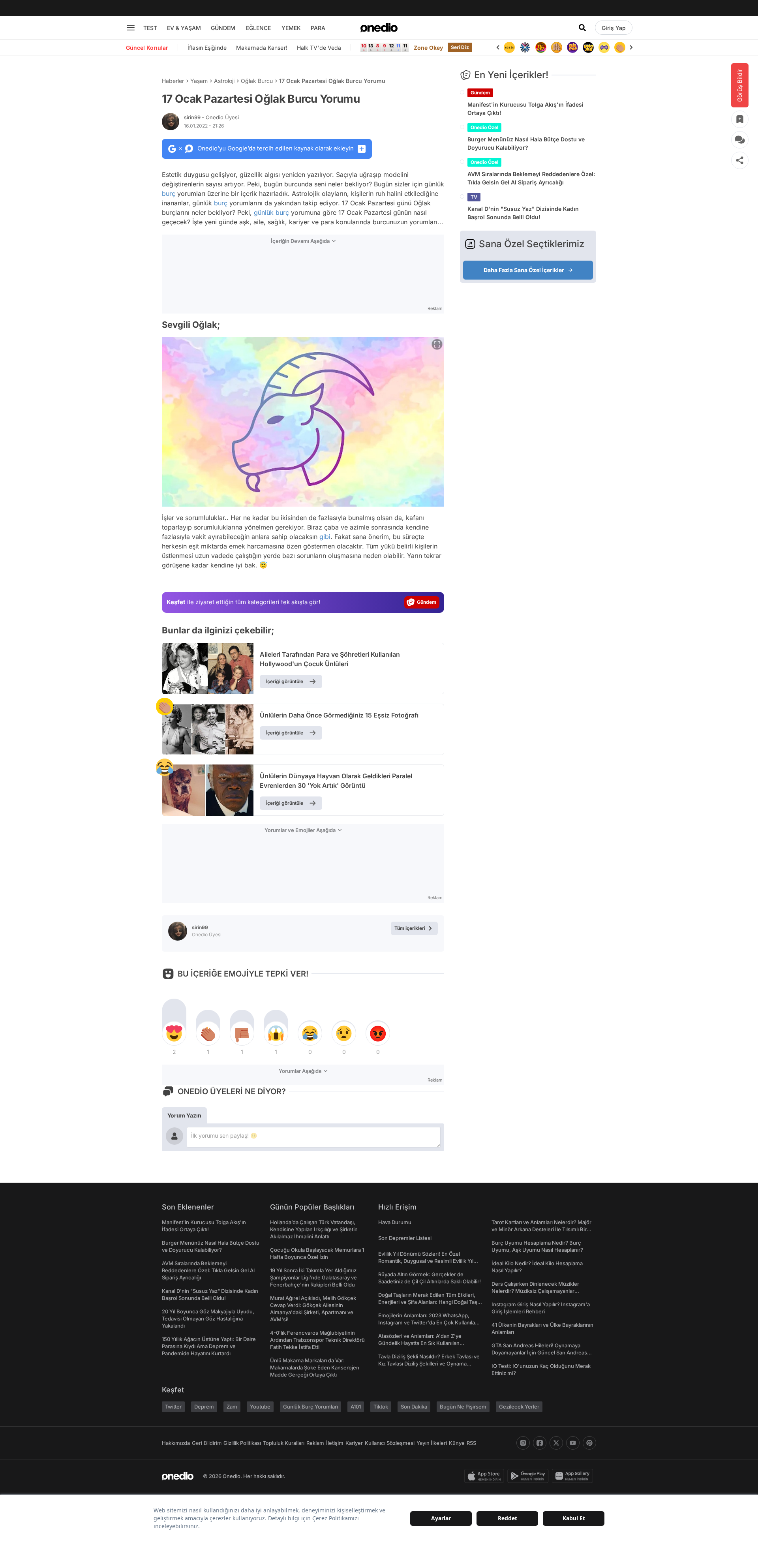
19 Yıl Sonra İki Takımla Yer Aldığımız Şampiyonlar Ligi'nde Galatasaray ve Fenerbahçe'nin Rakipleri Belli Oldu (313, 1277)
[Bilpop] (572, 47)
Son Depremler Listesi (405, 1238)
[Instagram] (523, 1443)
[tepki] (174, 1033)
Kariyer (354, 1443)
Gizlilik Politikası (242, 1443)
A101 (356, 1406)
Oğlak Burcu (257, 80)
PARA (318, 27)
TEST (150, 27)
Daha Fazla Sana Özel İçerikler (524, 270)
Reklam (315, 1443)
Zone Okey (428, 47)
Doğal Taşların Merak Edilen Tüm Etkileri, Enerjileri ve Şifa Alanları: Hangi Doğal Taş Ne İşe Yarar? (427, 1302)
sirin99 (211, 117)
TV (474, 197)
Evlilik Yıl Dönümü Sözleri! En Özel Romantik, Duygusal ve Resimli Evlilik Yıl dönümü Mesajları (425, 1261)
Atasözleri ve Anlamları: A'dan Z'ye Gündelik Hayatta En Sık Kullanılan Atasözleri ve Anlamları (420, 1343)
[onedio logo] (379, 27)
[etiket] (164, 706)
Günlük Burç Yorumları (310, 1406)
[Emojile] (588, 47)
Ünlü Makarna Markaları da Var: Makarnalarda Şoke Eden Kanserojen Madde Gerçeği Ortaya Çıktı (314, 1367)
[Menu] (131, 28)
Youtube (260, 1406)
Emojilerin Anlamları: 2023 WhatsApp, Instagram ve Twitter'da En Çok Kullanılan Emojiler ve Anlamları (428, 1322)
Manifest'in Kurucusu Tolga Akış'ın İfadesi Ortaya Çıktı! (525, 108)
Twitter (173, 1406)
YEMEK (291, 27)
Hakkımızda (176, 1443)
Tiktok (380, 1406)
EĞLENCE (258, 27)
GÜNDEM (223, 27)
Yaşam (199, 80)
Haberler (173, 80)
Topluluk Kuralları (283, 1443)
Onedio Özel (484, 127)
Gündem (480, 93)
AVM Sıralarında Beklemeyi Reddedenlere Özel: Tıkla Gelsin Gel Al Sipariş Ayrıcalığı (531, 178)
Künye (457, 1443)
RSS (471, 1443)
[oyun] (604, 47)
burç (168, 193)
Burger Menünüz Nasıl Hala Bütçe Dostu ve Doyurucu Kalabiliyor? (526, 143)
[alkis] (620, 47)
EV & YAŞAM (184, 27)
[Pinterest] (589, 1443)
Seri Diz (460, 47)
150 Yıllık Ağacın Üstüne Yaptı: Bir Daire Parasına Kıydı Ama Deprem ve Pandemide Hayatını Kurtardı (209, 1346)
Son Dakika (414, 1406)
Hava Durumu (394, 1222)
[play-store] (529, 1476)
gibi (324, 537)
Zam (232, 1406)
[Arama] (582, 27)
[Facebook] (539, 1443)
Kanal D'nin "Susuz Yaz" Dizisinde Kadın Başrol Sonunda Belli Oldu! (523, 212)
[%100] (509, 47)
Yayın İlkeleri (432, 1443)
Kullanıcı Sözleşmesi (390, 1443)
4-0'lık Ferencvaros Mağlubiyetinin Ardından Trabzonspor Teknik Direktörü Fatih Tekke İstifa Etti (317, 1340)
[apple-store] (485, 1476)
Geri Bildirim (206, 1443)
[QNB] (525, 47)
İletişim (334, 1443)
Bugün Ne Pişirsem (463, 1406)
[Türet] (541, 47)
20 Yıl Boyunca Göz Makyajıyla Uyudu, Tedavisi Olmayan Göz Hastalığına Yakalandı (208, 1318)
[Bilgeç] (557, 47)
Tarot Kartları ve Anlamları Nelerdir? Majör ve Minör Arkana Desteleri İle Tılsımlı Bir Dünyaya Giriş (541, 1229)
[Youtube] (573, 1443)
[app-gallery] (574, 1476)
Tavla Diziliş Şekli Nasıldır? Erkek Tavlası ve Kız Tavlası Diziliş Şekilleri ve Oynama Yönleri (429, 1363)
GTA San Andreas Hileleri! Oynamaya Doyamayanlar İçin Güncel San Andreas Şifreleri (539, 1352)
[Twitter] (556, 1443)
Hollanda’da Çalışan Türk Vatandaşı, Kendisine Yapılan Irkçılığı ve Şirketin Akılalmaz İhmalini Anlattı (314, 1229)
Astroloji (224, 80)
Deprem (204, 1406)
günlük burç (271, 212)
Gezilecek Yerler (519, 1406)
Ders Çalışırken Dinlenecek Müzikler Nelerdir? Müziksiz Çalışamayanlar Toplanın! (535, 1291)
